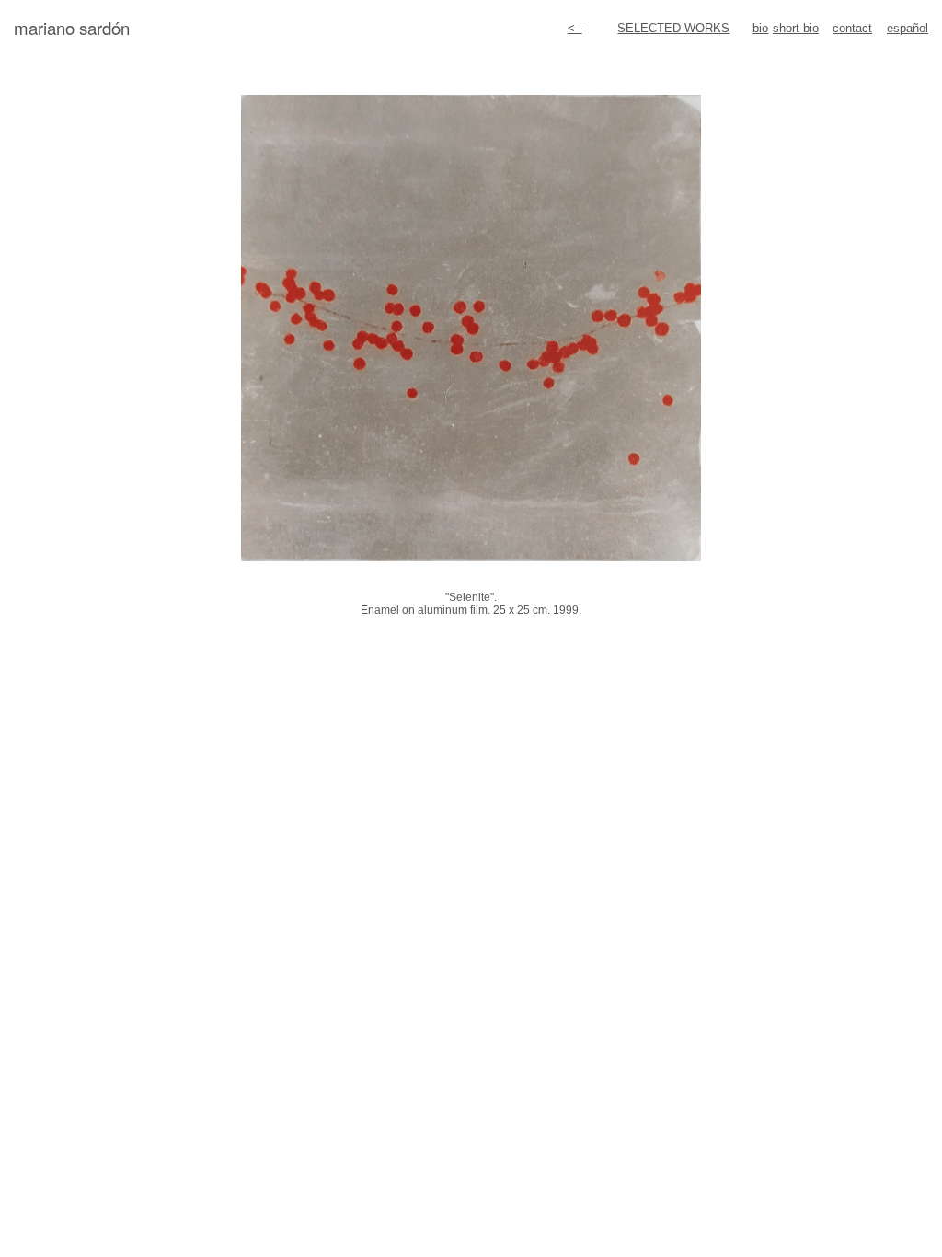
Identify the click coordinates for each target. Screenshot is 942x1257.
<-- (575, 28)
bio (760, 28)
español (907, 28)
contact (852, 28)
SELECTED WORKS (673, 28)
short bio (796, 28)
